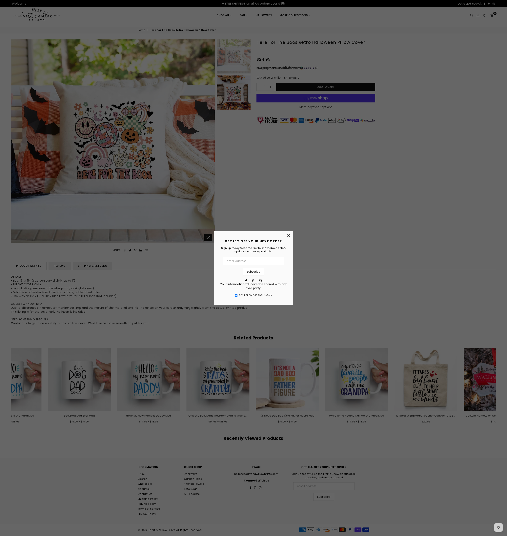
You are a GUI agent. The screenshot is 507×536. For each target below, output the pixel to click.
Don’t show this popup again (255, 295)
